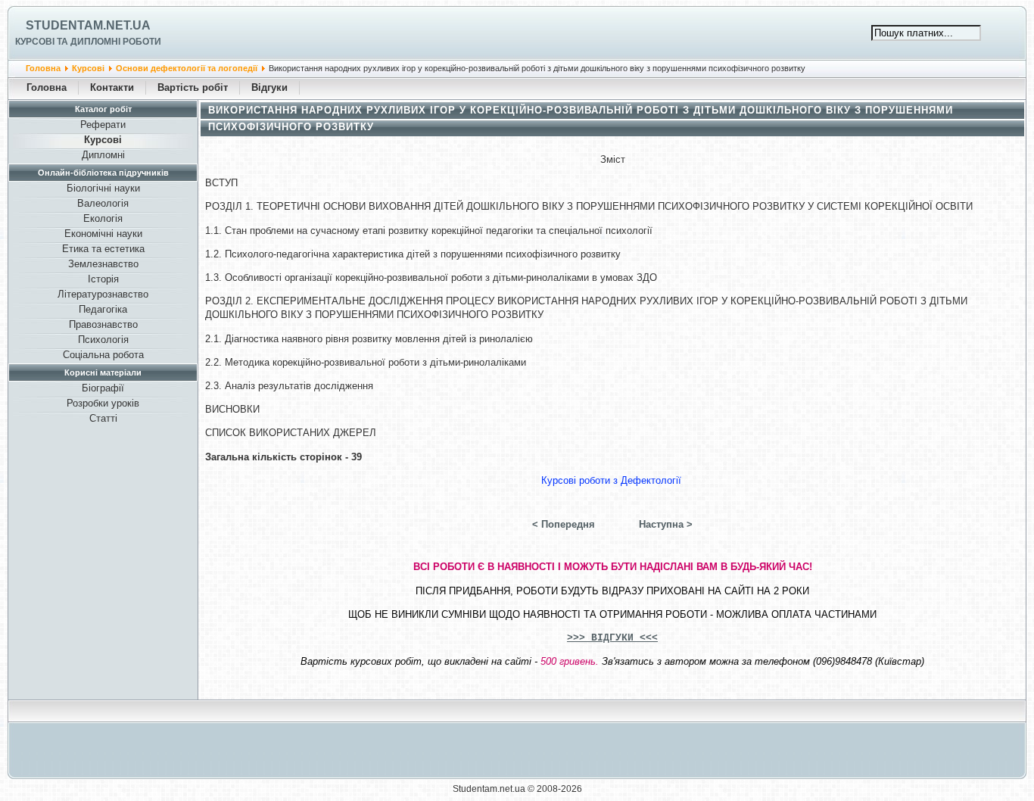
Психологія (103, 339)
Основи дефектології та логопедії (186, 68)
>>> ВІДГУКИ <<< (612, 638)
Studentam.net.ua (88, 25)
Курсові (88, 68)
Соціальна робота (103, 354)
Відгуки (269, 87)
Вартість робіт (192, 87)
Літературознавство (103, 294)
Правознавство (103, 324)
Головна (43, 68)
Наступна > (666, 524)
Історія (103, 279)
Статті (103, 418)
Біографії (103, 388)
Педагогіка (103, 309)
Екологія (103, 218)
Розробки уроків (103, 403)
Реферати (103, 124)
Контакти (112, 87)
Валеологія (103, 203)
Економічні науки (103, 233)
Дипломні (103, 155)
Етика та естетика (103, 248)
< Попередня (563, 524)
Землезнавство (103, 264)
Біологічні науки (103, 188)
